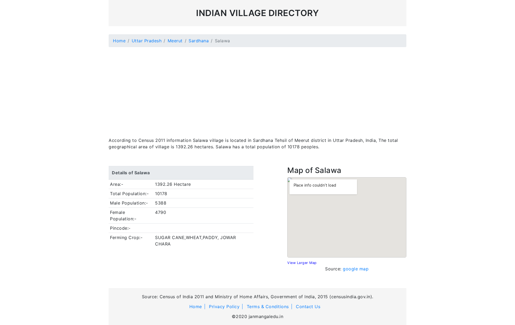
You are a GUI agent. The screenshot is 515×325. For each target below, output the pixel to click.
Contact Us (308, 306)
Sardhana (199, 40)
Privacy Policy (224, 306)
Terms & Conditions (268, 306)
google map (356, 268)
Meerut (175, 40)
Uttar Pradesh (147, 40)
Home (119, 40)
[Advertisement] (257, 88)
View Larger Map (302, 263)
